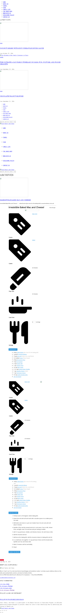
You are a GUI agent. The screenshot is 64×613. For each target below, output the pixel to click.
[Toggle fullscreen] (2, 610)
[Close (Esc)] (6, 610)
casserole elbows (22, 354)
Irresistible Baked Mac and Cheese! (15, 200)
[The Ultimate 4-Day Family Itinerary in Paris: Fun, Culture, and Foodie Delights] (14, 55)
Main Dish (34, 214)
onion (21, 358)
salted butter (20, 352)
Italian (33, 240)
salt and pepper (17, 376)
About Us (5, 4)
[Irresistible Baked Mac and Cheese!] (14, 197)
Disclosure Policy (8, 15)
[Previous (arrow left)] (0, 612)
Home (4, 2)
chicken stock (20, 365)
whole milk (19, 363)
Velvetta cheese (21, 371)
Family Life (6, 9)
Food (4, 7)
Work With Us (7, 13)
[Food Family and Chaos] (7, 608)
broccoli (19, 356)
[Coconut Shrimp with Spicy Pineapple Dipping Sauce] (14, 41)
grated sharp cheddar (24, 369)
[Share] (4, 610)
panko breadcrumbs (23, 375)
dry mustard (19, 362)
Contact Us (6, 17)
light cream (20, 367)
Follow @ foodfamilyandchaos (12, 599)
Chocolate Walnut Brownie (11, 96)
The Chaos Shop (7, 11)
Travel (5, 5)
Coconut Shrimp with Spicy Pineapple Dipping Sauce (22, 48)
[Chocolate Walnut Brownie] (14, 89)
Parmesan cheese (21, 373)
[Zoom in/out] (0, 610)
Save (3, 559)
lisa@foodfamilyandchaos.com (7, 577)
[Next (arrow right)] (2, 612)
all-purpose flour (21, 360)
